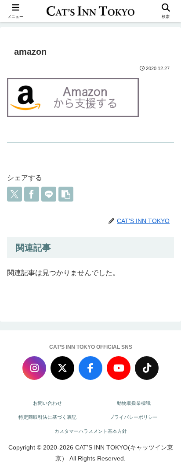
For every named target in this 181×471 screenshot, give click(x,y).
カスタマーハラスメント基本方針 (90, 431)
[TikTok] (147, 368)
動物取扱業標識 (134, 403)
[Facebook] (90, 368)
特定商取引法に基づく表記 (47, 417)
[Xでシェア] (14, 194)
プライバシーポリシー (133, 417)
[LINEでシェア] (48, 194)
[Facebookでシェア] (31, 194)
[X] (62, 368)
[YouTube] (118, 368)
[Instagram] (34, 368)
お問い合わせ (47, 403)
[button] (65, 194)
